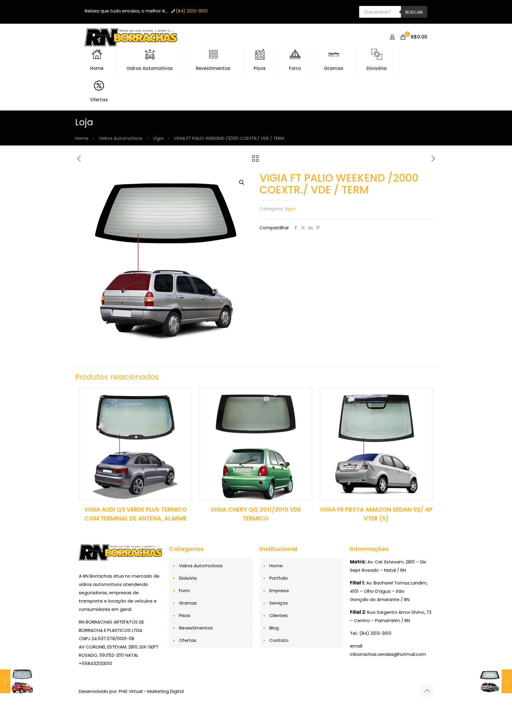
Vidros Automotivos (121, 138)
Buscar (414, 12)
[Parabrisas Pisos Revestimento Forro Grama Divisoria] (131, 37)
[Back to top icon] (427, 691)
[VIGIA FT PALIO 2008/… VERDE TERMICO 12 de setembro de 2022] (17, 681)
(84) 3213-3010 (192, 11)
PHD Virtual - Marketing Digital (151, 691)
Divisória (188, 578)
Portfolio (278, 578)
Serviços (278, 603)
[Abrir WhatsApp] (497, 690)
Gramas (188, 603)
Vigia (158, 138)
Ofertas (187, 640)
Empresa (279, 590)
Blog (274, 628)
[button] (242, 182)
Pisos (184, 615)
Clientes (278, 615)
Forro (184, 590)
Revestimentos (196, 628)
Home (82, 138)
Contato (279, 640)
